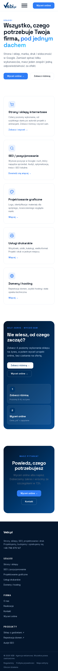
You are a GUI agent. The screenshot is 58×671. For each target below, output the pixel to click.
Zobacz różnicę (42, 76)
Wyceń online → (15, 76)
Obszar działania (11, 667)
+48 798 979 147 (12, 548)
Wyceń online (43, 5)
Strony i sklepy (11, 564)
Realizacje (9, 606)
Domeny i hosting (12, 584)
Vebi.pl (8, 532)
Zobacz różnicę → (20, 365)
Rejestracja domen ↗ (14, 637)
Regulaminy (9, 663)
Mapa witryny (42, 663)
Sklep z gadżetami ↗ (14, 632)
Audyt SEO (9, 643)
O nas (6, 601)
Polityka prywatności (25, 663)
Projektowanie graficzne (16, 574)
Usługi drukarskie (12, 579)
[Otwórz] (24, 5)
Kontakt (29, 501)
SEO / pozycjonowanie (15, 569)
